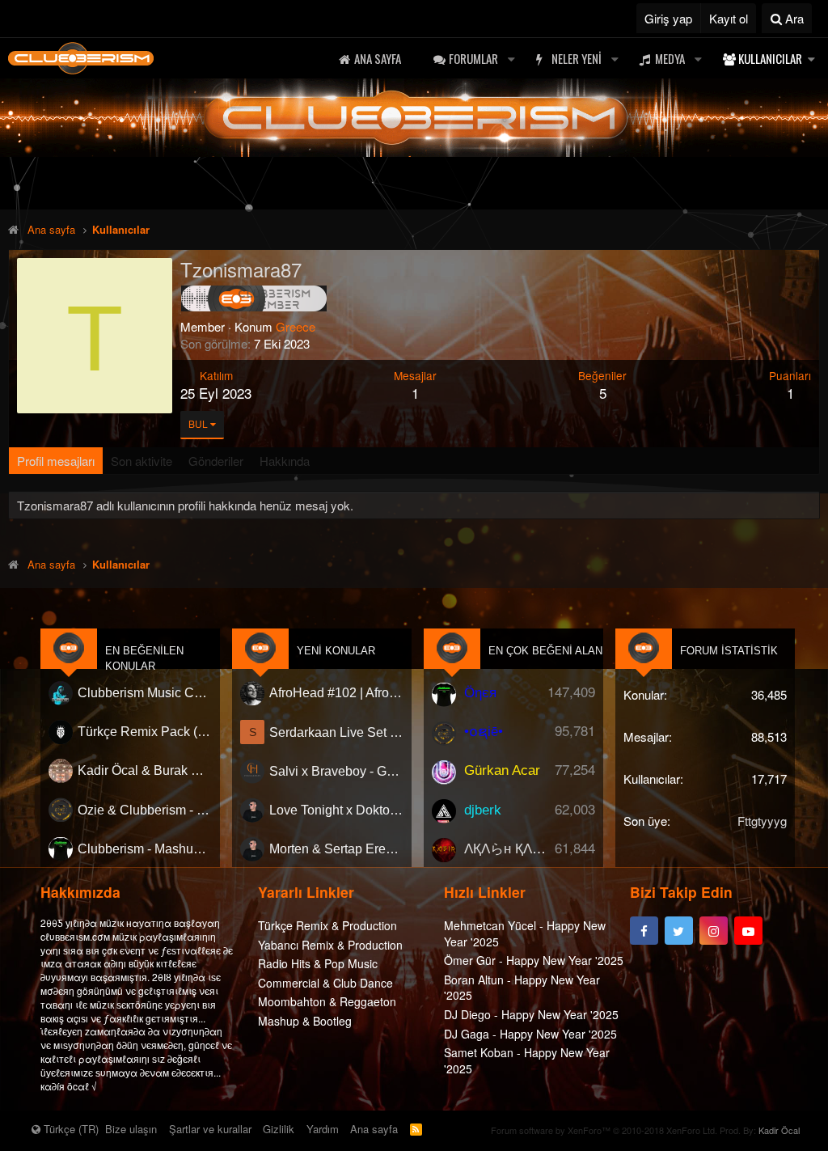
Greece (295, 326)
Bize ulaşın (131, 1128)
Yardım (322, 1128)
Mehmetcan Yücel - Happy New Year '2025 (525, 933)
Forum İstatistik (729, 651)
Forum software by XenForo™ (604, 1129)
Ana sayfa (377, 58)
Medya (670, 58)
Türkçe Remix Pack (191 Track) (145, 732)
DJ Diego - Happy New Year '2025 (531, 1014)
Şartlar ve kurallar (210, 1128)
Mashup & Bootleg (305, 1021)
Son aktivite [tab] (141, 460)
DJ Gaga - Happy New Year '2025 (530, 1034)
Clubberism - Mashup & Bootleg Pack (145, 849)
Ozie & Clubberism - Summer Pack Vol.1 (145, 810)
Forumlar (473, 58)
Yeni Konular (336, 651)
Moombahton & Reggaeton (327, 1001)
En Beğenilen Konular (144, 658)
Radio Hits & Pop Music (318, 963)
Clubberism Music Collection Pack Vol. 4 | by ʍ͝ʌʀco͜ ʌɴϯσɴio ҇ (145, 693)
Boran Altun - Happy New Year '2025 (522, 987)
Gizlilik (278, 1128)
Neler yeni (576, 58)
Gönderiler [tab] (215, 460)
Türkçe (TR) (69, 1128)
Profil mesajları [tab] (56, 460)
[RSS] (416, 1128)
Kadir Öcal (779, 1129)
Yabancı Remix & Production (330, 945)
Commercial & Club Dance (325, 983)
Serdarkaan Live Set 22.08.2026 (336, 732)
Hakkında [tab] (285, 460)
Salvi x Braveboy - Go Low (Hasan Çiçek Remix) (336, 771)
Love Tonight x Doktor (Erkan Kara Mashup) (336, 810)
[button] (511, 59)
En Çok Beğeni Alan (545, 651)
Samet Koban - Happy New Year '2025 (527, 1060)
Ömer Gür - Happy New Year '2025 (533, 960)
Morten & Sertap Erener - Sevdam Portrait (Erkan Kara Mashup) (336, 849)
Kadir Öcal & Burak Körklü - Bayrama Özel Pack (145, 771)
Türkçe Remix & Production (327, 925)
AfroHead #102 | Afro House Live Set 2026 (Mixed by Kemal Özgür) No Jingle (336, 693)
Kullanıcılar (770, 58)
